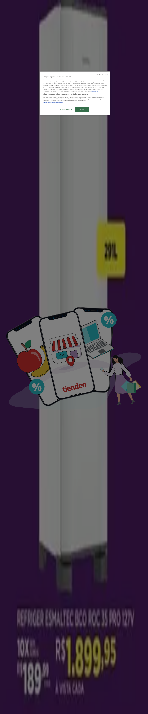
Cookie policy (94, 91)
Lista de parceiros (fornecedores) (53, 102)
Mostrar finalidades (66, 109)
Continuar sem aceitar (102, 74)
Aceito (82, 109)
